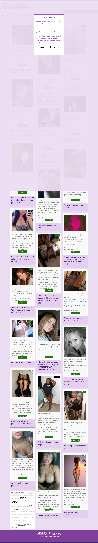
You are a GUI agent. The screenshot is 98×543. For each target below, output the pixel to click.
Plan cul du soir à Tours (21, 362)
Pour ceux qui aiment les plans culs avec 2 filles (22, 422)
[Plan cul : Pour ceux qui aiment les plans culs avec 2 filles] (22, 384)
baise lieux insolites (28, 495)
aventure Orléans (28, 509)
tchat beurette (21, 525)
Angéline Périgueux (15, 498)
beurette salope (14, 514)
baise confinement (15, 493)
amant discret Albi (26, 513)
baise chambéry (28, 519)
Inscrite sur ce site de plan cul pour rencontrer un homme (22, 259)
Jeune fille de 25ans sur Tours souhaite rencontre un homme (22, 310)
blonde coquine (20, 495)
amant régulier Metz (24, 493)
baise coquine (14, 520)
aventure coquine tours (16, 517)
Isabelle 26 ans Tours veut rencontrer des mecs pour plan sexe (22, 200)
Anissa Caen (18, 513)
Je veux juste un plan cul (48, 515)
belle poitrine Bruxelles (23, 514)
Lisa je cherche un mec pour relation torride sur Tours (74, 381)
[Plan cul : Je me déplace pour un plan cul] (22, 445)
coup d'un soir (18, 524)
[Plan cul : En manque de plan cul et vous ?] (75, 406)
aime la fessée (20, 516)
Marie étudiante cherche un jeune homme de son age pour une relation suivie (74, 260)
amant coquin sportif (29, 516)
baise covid (21, 509)
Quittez (49, 52)
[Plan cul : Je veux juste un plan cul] (49, 471)
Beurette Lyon (27, 511)
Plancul (52, 538)
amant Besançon (21, 520)
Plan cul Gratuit (49, 47)
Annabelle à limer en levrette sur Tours (73, 319)
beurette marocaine (19, 519)
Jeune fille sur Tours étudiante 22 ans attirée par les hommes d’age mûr (48, 299)
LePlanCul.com (54, 536)
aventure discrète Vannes (25, 502)
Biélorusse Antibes (22, 506)
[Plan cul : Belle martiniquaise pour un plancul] (49, 394)
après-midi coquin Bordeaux (17, 511)
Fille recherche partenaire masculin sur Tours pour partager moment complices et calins (48, 365)
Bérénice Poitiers (26, 517)
